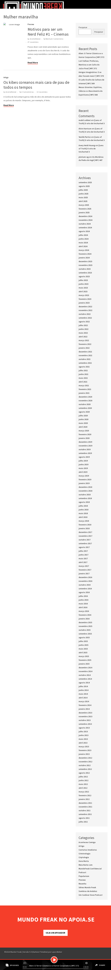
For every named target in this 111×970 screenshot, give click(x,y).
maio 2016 (83, 603)
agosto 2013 (84, 727)
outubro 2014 (84, 675)
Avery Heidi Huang (87, 145)
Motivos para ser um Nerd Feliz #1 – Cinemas (48, 32)
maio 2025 (83, 197)
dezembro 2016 (85, 577)
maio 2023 (83, 287)
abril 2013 (83, 742)
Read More (33, 62)
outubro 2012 (84, 765)
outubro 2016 (84, 585)
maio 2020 (83, 423)
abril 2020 (83, 427)
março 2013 (84, 746)
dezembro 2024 (85, 216)
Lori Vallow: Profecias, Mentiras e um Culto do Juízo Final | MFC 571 (89, 65)
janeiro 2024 (84, 257)
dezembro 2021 (85, 351)
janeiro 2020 (84, 438)
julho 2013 (83, 731)
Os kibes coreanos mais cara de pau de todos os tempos (36, 85)
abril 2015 (83, 652)
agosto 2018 (84, 502)
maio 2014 (83, 694)
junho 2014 (83, 690)
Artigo (6, 77)
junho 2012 (83, 780)
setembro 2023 (85, 272)
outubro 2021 (84, 359)
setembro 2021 (85, 363)
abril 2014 (83, 697)
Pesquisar (83, 27)
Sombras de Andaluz (88, 891)
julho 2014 (83, 686)
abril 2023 (83, 291)
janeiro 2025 (84, 212)
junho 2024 (83, 239)
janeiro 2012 (84, 799)
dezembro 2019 (85, 442)
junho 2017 (83, 554)
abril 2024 (83, 246)
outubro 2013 (84, 720)
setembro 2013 (85, 724)
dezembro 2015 (85, 622)
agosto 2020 (84, 412)
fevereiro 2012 (85, 795)
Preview (31, 24)
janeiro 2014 (84, 709)
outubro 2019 (84, 449)
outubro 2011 (84, 810)
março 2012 (84, 791)
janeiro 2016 (84, 618)
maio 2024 (83, 242)
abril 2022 (83, 336)
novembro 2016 (85, 581)
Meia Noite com (85, 865)
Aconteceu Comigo (87, 842)
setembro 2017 (85, 543)
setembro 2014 (85, 679)
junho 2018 (83, 509)
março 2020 (84, 430)
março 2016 (84, 611)
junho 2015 (83, 645)
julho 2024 (83, 235)
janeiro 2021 (84, 393)
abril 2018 (83, 517)
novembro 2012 (85, 761)
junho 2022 (83, 329)
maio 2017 (83, 558)
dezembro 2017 (85, 532)
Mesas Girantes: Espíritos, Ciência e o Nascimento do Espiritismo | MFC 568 (90, 91)
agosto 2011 (84, 818)
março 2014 (84, 701)
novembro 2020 (85, 400)
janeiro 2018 (84, 528)
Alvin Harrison (85, 128)
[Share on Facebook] (95, 963)
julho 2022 (83, 325)
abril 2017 (83, 562)
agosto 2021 (84, 366)
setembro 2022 (85, 317)
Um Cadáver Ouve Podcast (90, 895)
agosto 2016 (84, 592)
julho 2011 (83, 821)
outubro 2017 (84, 539)
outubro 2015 (84, 630)
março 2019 (84, 475)
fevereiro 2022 (85, 344)
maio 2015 (83, 648)
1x (25, 963)
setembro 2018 (85, 498)
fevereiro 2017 (85, 569)
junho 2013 (83, 735)
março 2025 (84, 205)
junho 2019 (83, 464)
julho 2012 (83, 776)
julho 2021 (83, 370)
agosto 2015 (84, 637)
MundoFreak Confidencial (90, 868)
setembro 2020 (85, 408)
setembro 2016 (85, 588)
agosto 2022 (84, 321)
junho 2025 (83, 193)
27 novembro (33, 42)
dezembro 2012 (85, 758)
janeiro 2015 (84, 663)
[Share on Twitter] (96, 967)
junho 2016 (83, 600)
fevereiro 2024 (85, 254)
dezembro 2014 (85, 667)
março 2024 (84, 250)
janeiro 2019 (84, 483)
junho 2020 (83, 419)
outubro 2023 (84, 269)
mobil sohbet (85, 120)
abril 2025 (83, 201)
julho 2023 (83, 280)
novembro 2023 (85, 265)
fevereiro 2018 (85, 524)
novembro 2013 (85, 716)
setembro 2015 (85, 633)
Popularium (84, 876)
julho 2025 (83, 190)
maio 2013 (83, 739)
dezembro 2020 (85, 396)
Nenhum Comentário (54, 39)
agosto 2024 (84, 231)
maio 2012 (83, 784)
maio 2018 (83, 513)
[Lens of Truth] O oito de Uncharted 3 (91, 148)
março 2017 (84, 566)
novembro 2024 (85, 220)
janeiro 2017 (84, 573)
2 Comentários (28, 92)
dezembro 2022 (85, 306)
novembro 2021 (85, 355)
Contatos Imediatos (88, 849)
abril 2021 (83, 381)
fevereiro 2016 (85, 615)
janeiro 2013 (84, 754)
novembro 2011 (85, 806)
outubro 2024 (84, 223)
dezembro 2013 (85, 712)
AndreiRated (35, 39)
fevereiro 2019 (85, 479)
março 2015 (84, 656)
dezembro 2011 (85, 803)
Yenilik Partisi (85, 137)
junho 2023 (83, 284)
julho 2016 (83, 596)
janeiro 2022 (84, 348)
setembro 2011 (85, 814)
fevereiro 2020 (85, 434)
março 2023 (84, 295)
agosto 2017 (84, 547)
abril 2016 (83, 607)
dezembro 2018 (85, 487)
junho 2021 (83, 374)
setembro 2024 (85, 227)
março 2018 (84, 521)
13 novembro (42, 92)
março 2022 (84, 340)
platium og (84, 157)
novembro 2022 (85, 310)
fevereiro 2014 (85, 705)
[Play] (54, 960)
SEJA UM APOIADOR (55, 932)
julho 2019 (83, 460)
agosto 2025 (84, 186)
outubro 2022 (84, 314)
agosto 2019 (84, 457)
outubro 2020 (84, 404)
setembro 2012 (85, 769)
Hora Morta (84, 861)
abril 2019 (83, 472)
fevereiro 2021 (85, 389)
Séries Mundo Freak (87, 887)
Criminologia (84, 853)
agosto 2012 (84, 773)
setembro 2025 (85, 182)
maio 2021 (83, 378)
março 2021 (84, 385)
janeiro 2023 (84, 302)
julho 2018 (83, 506)
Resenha (82, 883)
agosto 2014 (84, 682)
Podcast (82, 872)
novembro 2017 (85, 536)
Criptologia (84, 857)
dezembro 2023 (85, 261)
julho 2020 (83, 415)
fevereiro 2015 (85, 660)
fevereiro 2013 (85, 750)
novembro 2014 (85, 671)
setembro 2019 (85, 453)
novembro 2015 (85, 626)
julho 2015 (83, 641)
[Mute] (86, 963)
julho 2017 (83, 551)
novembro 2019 (85, 445)
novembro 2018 (85, 490)
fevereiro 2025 (85, 208)
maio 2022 (83, 333)
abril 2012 (83, 788)
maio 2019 (83, 468)
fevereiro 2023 (85, 299)
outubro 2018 (84, 494)
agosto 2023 (84, 276)
